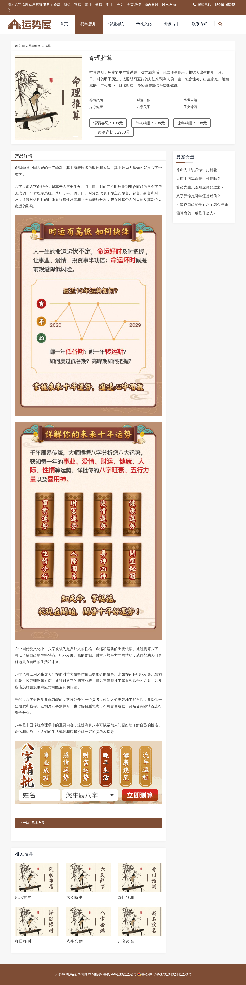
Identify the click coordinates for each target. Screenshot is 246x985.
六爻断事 (74, 897)
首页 (64, 24)
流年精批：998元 (192, 123)
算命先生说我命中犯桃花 (196, 170)
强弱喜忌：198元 (108, 123)
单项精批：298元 (150, 123)
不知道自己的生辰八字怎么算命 (202, 204)
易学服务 (88, 24)
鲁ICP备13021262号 (119, 974)
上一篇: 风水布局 (32, 823)
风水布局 (23, 897)
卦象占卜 (171, 24)
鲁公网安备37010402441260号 (166, 974)
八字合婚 (74, 941)
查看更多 (37, 878)
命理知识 (116, 24)
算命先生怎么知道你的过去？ (200, 187)
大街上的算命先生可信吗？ (198, 178)
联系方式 (199, 24)
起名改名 (126, 941)
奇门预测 (126, 897)
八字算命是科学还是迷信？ (198, 196)
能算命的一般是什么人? (195, 213)
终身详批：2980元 (114, 132)
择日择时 (23, 941)
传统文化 (144, 24)
